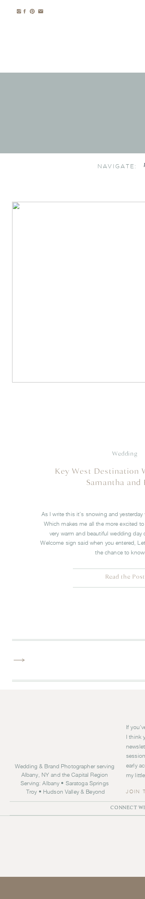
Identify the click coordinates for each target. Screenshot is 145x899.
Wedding (124, 454)
